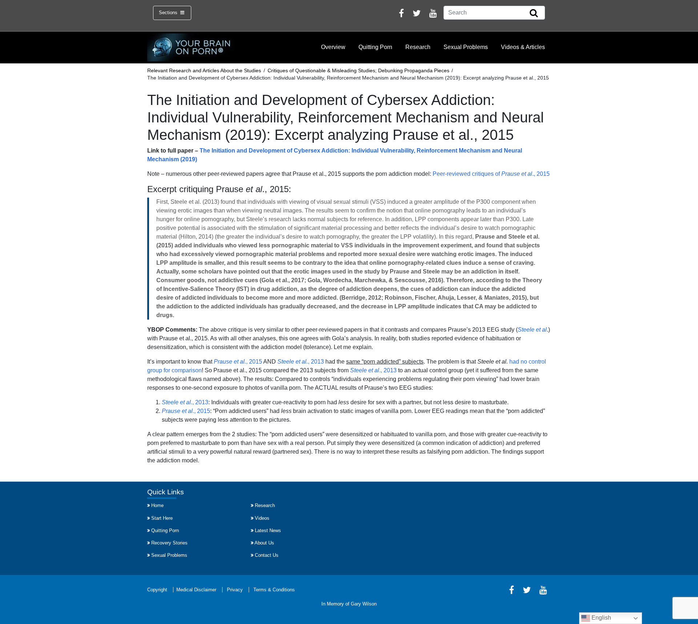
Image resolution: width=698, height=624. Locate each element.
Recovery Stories (169, 543)
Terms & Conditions (274, 589)
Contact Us (266, 555)
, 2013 (300, 361)
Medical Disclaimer (196, 589)
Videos (262, 518)
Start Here (162, 518)
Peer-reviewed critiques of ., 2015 (491, 174)
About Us (264, 543)
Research (417, 47)
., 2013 (373, 370)
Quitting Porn (375, 47)
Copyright (157, 589)
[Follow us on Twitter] (416, 14)
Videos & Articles (523, 47)
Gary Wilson (364, 604)
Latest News (268, 530)
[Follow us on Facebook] (401, 14)
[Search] (533, 13)
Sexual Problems (466, 47)
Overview (333, 47)
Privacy (235, 589)
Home (157, 505)
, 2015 (238, 361)
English (600, 618)
